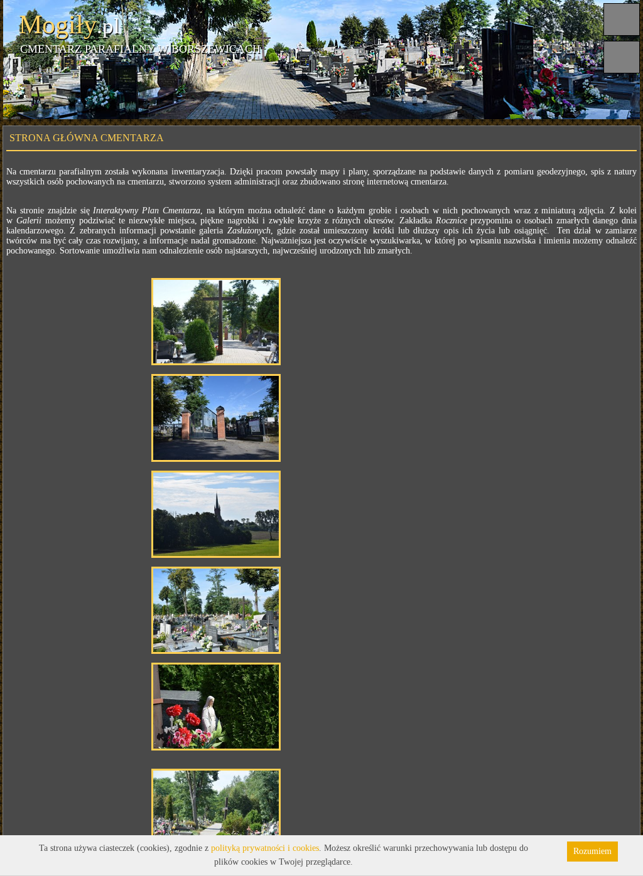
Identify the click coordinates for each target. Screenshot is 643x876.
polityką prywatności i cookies (265, 848)
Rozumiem (592, 851)
